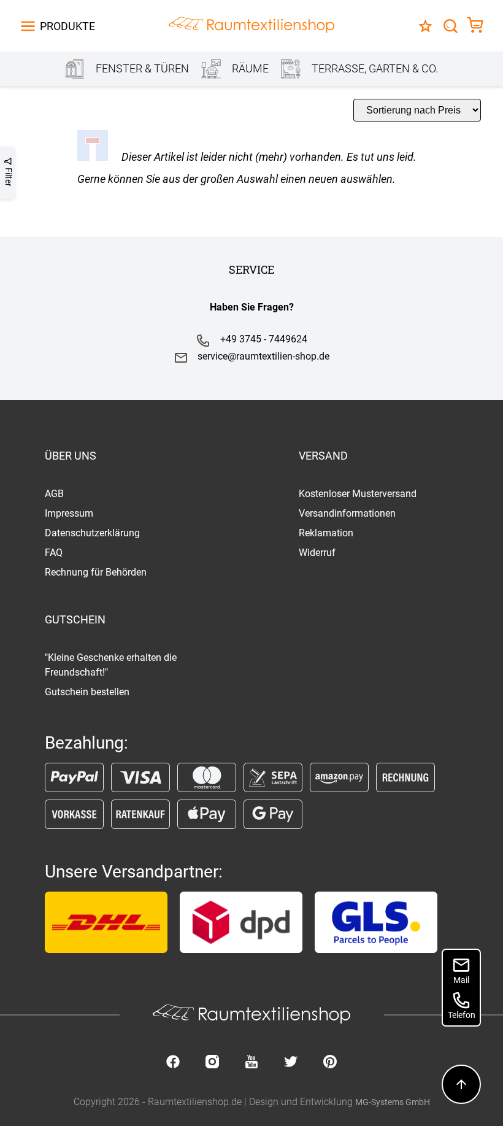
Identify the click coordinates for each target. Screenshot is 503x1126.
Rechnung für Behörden (96, 572)
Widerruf (317, 552)
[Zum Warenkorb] (475, 26)
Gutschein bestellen (87, 692)
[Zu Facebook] (173, 1062)
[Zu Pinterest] (330, 1062)
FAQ (54, 552)
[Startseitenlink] (251, 26)
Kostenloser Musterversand (358, 493)
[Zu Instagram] (212, 1062)
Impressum (69, 513)
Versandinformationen (347, 513)
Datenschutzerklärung (92, 533)
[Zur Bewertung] (425, 26)
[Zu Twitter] (290, 1062)
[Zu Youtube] (251, 1062)
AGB (54, 493)
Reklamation (326, 533)
